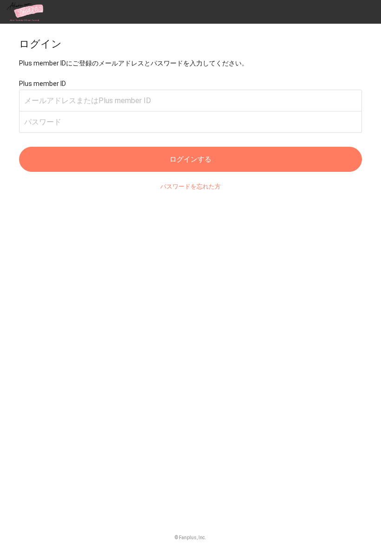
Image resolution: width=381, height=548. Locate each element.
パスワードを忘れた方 (190, 186)
